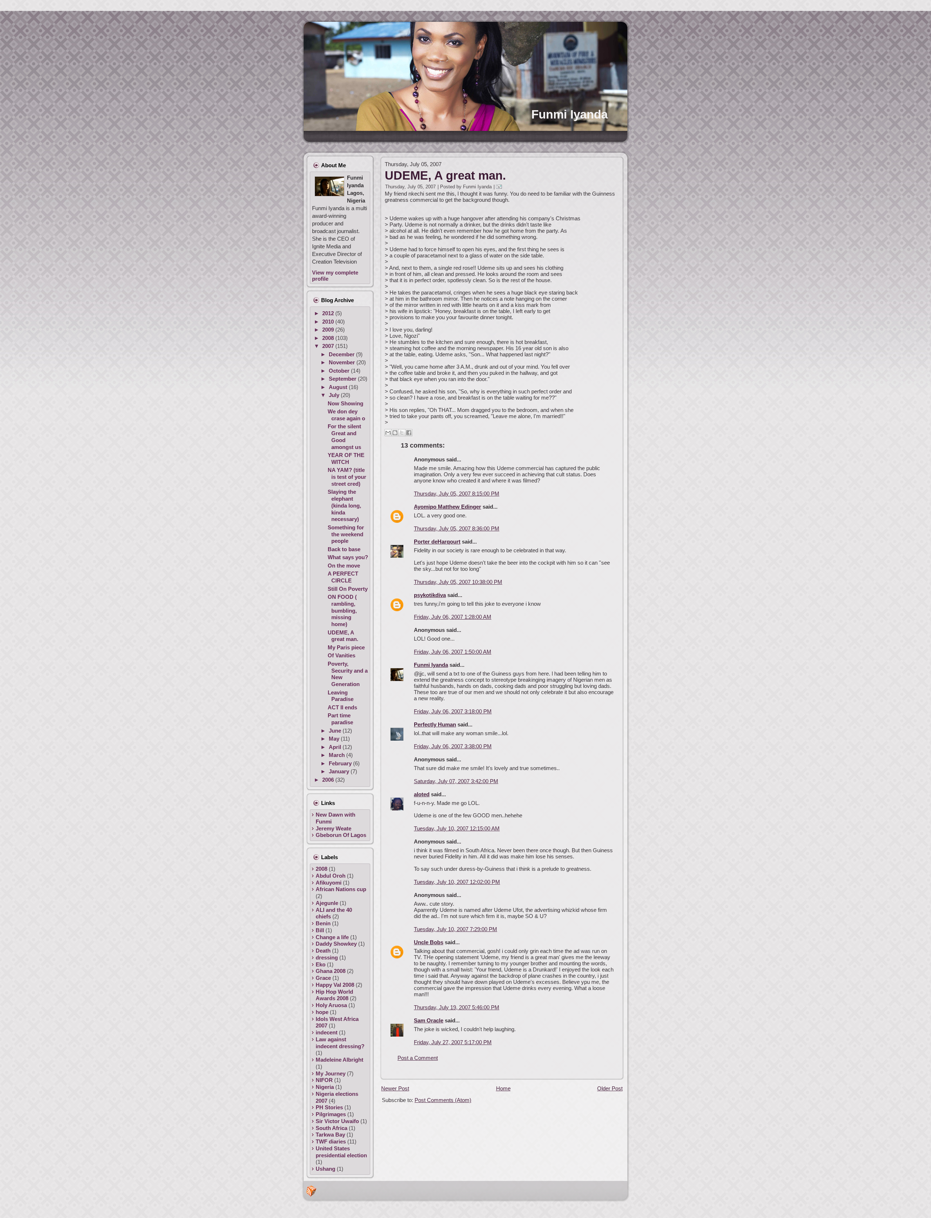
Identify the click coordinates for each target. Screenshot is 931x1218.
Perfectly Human (435, 724)
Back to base (344, 549)
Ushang (325, 1169)
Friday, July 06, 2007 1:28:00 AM (452, 617)
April (336, 747)
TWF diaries (331, 1141)
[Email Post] (500, 186)
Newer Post (395, 1088)
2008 (328, 338)
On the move (344, 565)
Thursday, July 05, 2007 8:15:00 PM (456, 493)
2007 (328, 346)
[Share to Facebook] (408, 432)
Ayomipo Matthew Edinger (447, 507)
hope (322, 1012)
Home (503, 1088)
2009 (328, 329)
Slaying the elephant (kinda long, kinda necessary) (344, 505)
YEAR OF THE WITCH (346, 458)
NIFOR (324, 1080)
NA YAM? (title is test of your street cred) (347, 477)
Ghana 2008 (330, 971)
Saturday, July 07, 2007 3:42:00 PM (456, 781)
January (340, 771)
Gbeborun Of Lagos (341, 835)
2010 (328, 321)
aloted (421, 794)
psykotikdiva (430, 595)
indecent (326, 1032)
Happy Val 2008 (335, 985)
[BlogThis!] (395, 432)
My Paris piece (346, 647)
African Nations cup (341, 889)
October (340, 371)
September (343, 379)
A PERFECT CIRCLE (343, 577)
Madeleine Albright (339, 1060)
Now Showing (345, 403)
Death (323, 950)
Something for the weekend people (346, 534)
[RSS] (311, 1191)
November (342, 362)
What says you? (348, 557)
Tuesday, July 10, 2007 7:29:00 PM (455, 929)
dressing (327, 957)
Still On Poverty (348, 589)
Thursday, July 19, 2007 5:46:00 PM (456, 1007)
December (342, 354)
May (335, 739)
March (337, 755)
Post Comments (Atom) (443, 1100)
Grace (323, 978)
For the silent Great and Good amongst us (344, 436)
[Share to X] (401, 432)
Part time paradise (340, 718)
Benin (323, 923)
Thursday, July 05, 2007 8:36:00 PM (456, 528)
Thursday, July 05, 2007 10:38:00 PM (458, 582)
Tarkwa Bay (330, 1134)
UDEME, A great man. (343, 635)
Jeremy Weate (333, 828)
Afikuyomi (328, 883)
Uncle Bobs (428, 942)
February (341, 763)
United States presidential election (341, 1151)
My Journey (330, 1073)
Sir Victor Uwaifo (337, 1121)
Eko (320, 964)
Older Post (610, 1088)
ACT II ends (342, 707)
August (339, 387)
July (335, 395)
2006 (328, 780)
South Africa (331, 1128)
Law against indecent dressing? (340, 1042)
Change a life (332, 937)
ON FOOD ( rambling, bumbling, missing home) (342, 610)
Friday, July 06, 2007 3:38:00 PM (453, 746)
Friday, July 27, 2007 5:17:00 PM (453, 1042)
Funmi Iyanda (569, 114)
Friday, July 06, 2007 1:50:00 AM (452, 652)
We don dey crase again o (346, 414)
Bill (320, 930)
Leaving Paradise (340, 695)
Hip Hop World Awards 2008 (334, 995)
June (336, 731)
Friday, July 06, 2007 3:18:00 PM (453, 711)
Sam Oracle (428, 1020)
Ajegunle (327, 903)
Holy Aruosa (331, 1005)
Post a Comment (417, 1058)
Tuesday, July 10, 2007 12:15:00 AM (457, 828)
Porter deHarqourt (437, 541)
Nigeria (325, 1087)
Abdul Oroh (330, 876)
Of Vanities (341, 655)
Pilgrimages (331, 1114)
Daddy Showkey (336, 944)
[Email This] (388, 432)
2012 (328, 313)
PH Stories (329, 1107)
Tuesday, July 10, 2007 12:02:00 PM (457, 882)
